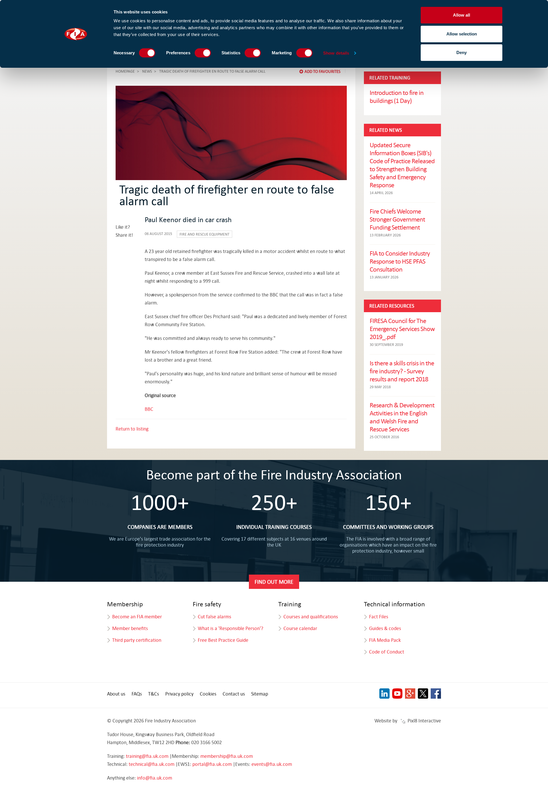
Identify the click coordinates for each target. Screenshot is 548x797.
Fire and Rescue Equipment (204, 234)
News (147, 71)
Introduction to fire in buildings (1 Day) (397, 96)
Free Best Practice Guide (223, 640)
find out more (274, 581)
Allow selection (461, 33)
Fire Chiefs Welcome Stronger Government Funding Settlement (397, 219)
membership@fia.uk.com (226, 756)
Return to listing (132, 429)
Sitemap (259, 694)
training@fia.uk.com (147, 756)
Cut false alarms (214, 616)
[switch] (203, 52)
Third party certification (136, 640)
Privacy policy (179, 694)
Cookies (208, 694)
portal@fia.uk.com (212, 764)
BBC (149, 409)
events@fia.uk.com (271, 764)
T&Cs (153, 694)
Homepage (125, 71)
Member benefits (130, 628)
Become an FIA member (137, 616)
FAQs (137, 694)
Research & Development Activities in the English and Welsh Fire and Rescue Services (402, 417)
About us (116, 694)
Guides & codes (385, 628)
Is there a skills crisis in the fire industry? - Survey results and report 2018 (402, 371)
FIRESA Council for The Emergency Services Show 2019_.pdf (402, 328)
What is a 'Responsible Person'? (230, 628)
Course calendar (300, 628)
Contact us (234, 694)
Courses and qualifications (310, 616)
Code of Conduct (386, 652)
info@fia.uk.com (154, 778)
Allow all (461, 15)
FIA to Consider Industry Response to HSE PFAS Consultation (400, 261)
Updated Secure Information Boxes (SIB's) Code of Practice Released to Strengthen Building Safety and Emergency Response (402, 165)
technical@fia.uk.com (151, 764)
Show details (336, 53)
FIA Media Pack (385, 640)
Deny (461, 52)
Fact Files (378, 616)
